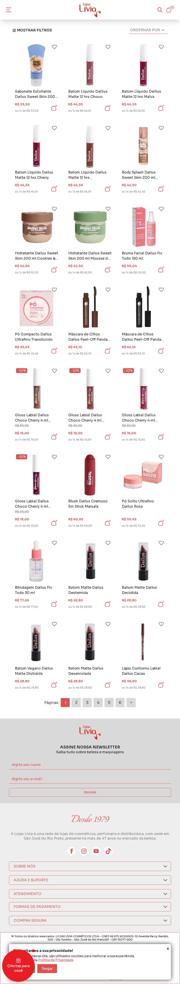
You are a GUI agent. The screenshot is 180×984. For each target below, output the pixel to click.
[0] (168, 9)
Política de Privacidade (55, 960)
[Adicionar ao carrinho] (53, 108)
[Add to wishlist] (54, 47)
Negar (47, 968)
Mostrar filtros (34, 30)
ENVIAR (90, 792)
